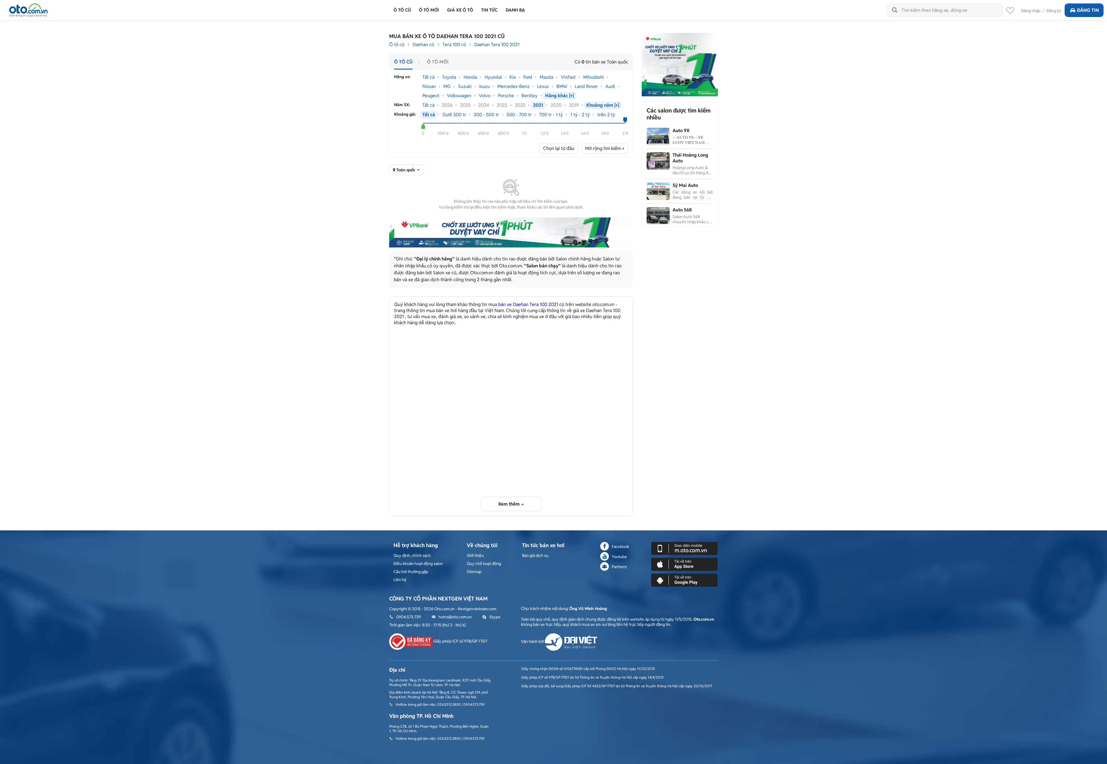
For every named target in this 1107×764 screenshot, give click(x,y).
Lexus (543, 86)
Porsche (506, 96)
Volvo (484, 96)
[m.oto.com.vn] (684, 548)
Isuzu (484, 86)
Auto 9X (681, 130)
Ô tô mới (438, 62)
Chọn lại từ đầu (558, 148)
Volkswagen (459, 96)
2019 (574, 105)
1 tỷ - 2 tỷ (580, 115)
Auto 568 (682, 210)
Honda (470, 77)
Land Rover (586, 86)
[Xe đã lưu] (1010, 12)
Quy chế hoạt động (484, 563)
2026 (447, 105)
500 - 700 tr (519, 115)
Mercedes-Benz (513, 86)
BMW (561, 86)
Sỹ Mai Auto (685, 185)
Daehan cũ (423, 45)
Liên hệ (400, 579)
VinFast (568, 77)
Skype (494, 617)
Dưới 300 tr (454, 115)
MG (447, 86)
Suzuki (465, 86)
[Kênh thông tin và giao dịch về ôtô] (28, 8)
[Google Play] (684, 579)
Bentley (530, 96)
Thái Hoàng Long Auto (690, 158)
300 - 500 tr (486, 115)
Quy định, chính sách (412, 555)
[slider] (423, 126)
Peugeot (430, 96)
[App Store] (684, 563)
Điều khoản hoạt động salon (418, 563)
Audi (610, 86)
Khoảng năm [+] (602, 105)
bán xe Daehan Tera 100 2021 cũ (531, 304)
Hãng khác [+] (559, 96)
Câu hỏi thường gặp (411, 571)
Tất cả (428, 77)
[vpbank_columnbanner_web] (680, 64)
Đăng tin (1088, 10)
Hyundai (493, 77)
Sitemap (474, 571)
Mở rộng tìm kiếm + (604, 148)
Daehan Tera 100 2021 (496, 45)
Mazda (546, 77)
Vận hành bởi (533, 641)
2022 (520, 105)
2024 (483, 105)
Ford (527, 77)
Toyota (449, 77)
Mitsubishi (593, 77)
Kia (512, 77)
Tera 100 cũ (454, 45)
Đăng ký (1053, 10)
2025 (465, 105)
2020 (556, 105)
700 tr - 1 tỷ (551, 115)
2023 (502, 105)
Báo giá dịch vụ (535, 555)
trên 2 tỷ (606, 115)
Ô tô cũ (396, 45)
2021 (538, 105)
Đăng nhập (1030, 10)
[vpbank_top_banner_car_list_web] (511, 232)
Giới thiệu (475, 555)
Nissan (429, 86)
